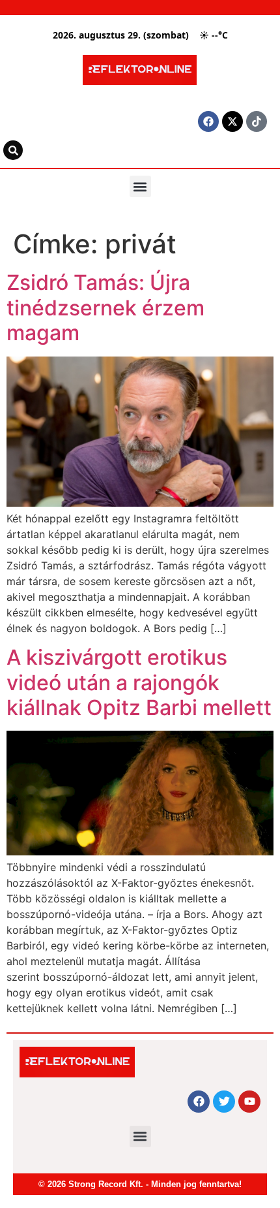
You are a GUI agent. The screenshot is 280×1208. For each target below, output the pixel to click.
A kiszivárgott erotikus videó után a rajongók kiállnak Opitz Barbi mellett (139, 682)
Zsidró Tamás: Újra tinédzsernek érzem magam (105, 307)
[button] (140, 186)
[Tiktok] (256, 121)
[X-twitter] (232, 121)
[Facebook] (208, 121)
